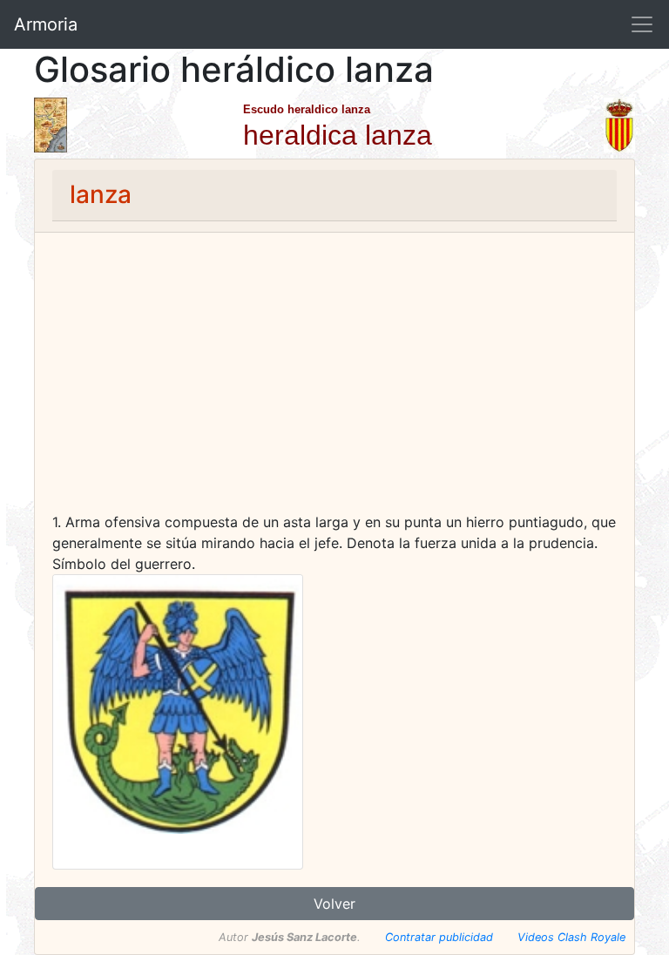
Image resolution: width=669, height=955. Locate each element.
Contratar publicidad (439, 937)
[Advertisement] (334, 381)
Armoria (46, 24)
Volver (334, 903)
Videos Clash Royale (571, 937)
